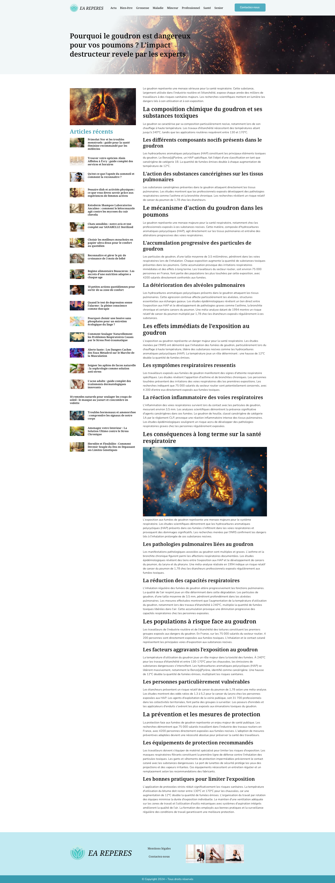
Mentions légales (159, 848)
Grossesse (142, 8)
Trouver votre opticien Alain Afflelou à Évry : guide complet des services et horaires (110, 161)
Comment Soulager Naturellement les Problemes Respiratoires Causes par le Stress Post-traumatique (110, 337)
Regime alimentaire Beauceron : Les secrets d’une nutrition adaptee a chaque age (111, 274)
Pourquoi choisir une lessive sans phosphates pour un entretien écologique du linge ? (109, 321)
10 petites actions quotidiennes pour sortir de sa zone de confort (111, 288)
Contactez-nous (159, 856)
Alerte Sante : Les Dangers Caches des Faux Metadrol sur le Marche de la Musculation (111, 353)
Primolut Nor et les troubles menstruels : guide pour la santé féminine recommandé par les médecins (109, 144)
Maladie (158, 8)
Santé (207, 8)
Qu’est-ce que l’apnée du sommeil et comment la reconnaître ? (111, 175)
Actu (113, 8)
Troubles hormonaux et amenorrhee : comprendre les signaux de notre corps (112, 415)
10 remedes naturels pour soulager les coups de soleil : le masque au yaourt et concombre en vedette (101, 400)
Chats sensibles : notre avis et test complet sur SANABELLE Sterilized (110, 225)
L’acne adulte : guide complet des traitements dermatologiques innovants (109, 384)
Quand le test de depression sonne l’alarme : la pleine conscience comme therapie (110, 305)
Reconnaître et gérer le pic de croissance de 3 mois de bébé (107, 256)
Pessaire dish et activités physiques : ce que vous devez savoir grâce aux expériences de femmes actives (111, 192)
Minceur (172, 8)
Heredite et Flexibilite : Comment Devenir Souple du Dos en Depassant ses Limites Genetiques (111, 447)
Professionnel (191, 8)
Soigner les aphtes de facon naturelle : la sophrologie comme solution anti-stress (112, 368)
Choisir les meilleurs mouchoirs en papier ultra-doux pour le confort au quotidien (110, 243)
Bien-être (126, 8)
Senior (218, 8)
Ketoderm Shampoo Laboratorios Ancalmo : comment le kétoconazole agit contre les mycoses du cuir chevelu (111, 209)
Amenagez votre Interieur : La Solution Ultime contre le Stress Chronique (108, 431)
